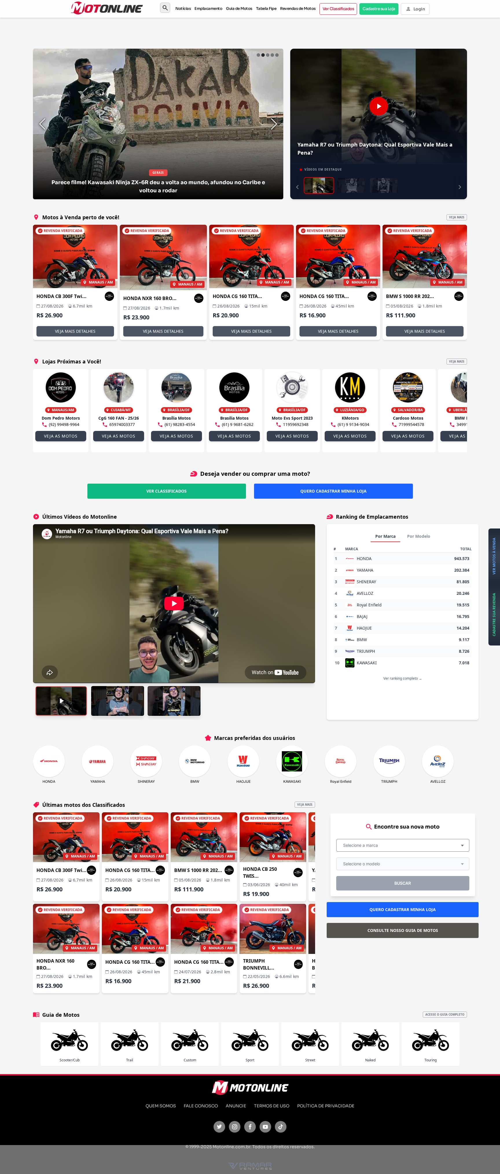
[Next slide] (274, 124)
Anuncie (236, 1106)
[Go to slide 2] (263, 55)
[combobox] (402, 845)
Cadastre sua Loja (379, 8)
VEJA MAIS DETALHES (75, 331)
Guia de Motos (239, 8)
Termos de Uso (271, 1106)
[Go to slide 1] (258, 55)
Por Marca (385, 536)
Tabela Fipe (266, 8)
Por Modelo (418, 536)
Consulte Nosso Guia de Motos (402, 930)
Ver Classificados (338, 8)
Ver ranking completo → (402, 678)
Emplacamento (208, 8)
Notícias (183, 8)
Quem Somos (161, 1106)
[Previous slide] (42, 124)
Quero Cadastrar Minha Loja (333, 491)
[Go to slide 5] (277, 55)
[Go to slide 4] (272, 55)
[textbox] (362, 845)
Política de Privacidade (325, 1106)
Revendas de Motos (298, 8)
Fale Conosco (201, 1106)
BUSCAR (402, 883)
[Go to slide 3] (267, 55)
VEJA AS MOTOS (60, 436)
